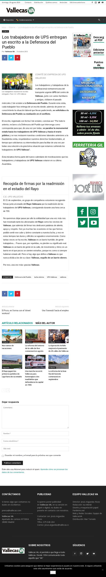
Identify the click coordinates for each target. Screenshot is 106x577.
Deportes (6, 368)
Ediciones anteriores (77, 2)
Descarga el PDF (99, 38)
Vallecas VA (10, 51)
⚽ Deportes (8, 20)
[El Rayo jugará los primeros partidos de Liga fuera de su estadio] (12, 362)
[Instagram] (95, 2)
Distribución (38, 2)
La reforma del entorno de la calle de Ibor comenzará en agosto (34, 348)
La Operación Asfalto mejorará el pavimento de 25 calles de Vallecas (58, 348)
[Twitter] (99, 2)
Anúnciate (63, 2)
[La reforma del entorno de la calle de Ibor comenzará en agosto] (35, 336)
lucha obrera (39, 277)
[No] (102, 569)
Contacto (28, 2)
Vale (53, 572)
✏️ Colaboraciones (24, 20)
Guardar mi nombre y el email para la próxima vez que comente (33, 455)
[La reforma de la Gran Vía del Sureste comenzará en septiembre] (58, 362)
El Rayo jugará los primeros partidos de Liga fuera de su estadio (12, 374)
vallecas (63, 277)
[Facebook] (92, 2)
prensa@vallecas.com (11, 510)
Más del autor (45, 323)
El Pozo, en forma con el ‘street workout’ (16, 312)
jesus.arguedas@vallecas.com (57, 525)
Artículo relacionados (17, 323)
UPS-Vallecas (52, 277)
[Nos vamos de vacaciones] (12, 336)
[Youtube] (102, 2)
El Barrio (12, 27)
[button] (100, 20)
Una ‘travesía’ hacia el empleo (55, 310)
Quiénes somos (51, 2)
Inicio (4, 27)
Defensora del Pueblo (23, 277)
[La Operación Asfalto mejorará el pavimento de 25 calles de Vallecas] (58, 336)
